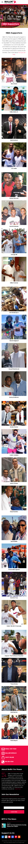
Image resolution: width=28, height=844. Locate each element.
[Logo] (10, 2)
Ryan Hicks (10, 828)
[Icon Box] (14, 757)
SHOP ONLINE (9, 757)
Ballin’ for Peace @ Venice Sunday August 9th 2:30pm (16, 825)
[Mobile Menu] (2, 2)
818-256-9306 (9, 761)
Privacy (23, 840)
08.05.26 (8, 823)
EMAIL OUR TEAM (10, 749)
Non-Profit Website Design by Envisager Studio (14, 842)
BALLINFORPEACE (10, 753)
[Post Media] (4, 825)
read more (18, 789)
